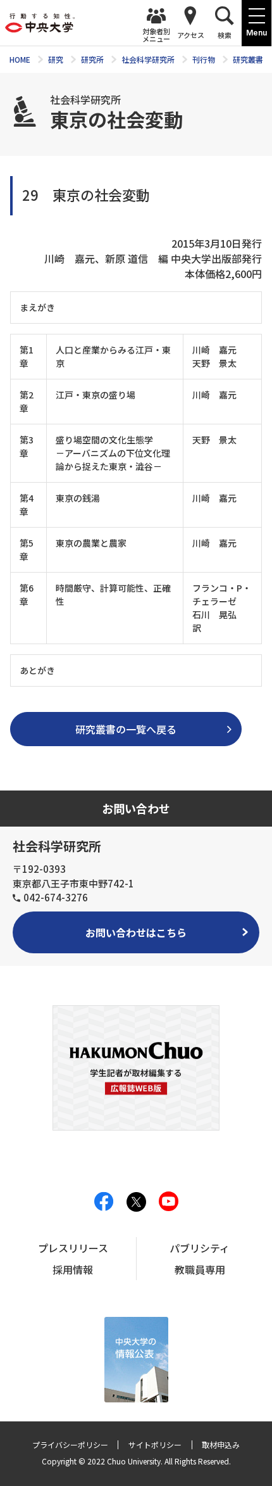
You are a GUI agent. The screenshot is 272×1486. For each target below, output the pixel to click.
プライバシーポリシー (70, 1444)
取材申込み (221, 1444)
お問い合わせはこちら (136, 932)
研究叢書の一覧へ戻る (125, 729)
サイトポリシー (155, 1444)
